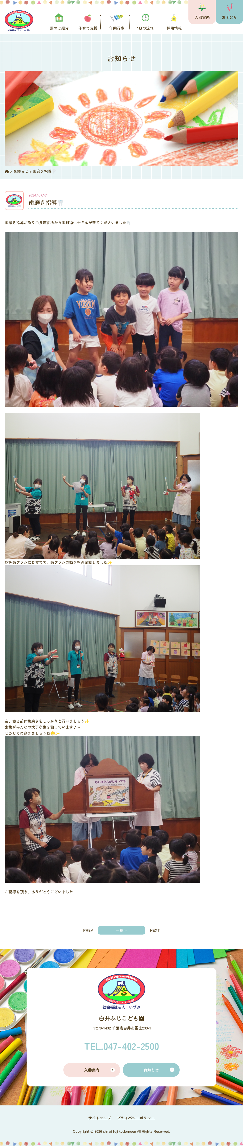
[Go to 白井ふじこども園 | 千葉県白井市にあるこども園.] (7, 171)
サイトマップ (99, 1118)
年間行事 (116, 28)
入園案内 (202, 17)
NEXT (155, 930)
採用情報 (174, 28)
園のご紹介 (59, 28)
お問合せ (229, 17)
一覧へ (121, 930)
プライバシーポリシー (136, 1118)
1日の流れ (145, 28)
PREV (88, 930)
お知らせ (151, 1070)
